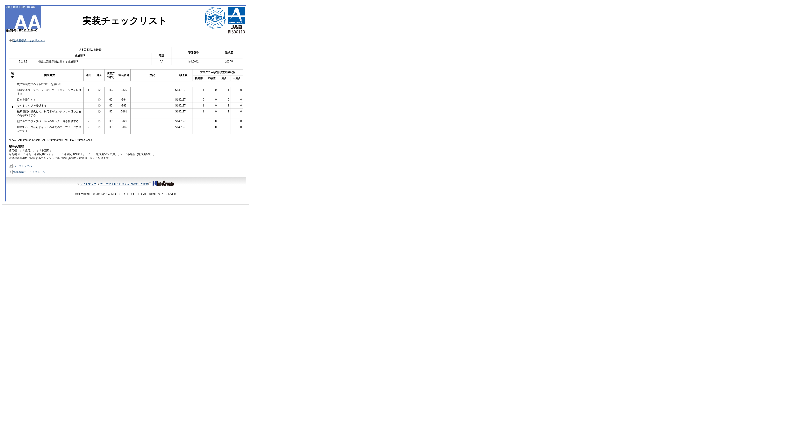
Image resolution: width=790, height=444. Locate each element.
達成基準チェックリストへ (29, 40)
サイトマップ (88, 184)
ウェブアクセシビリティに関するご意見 (124, 184)
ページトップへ (22, 166)
